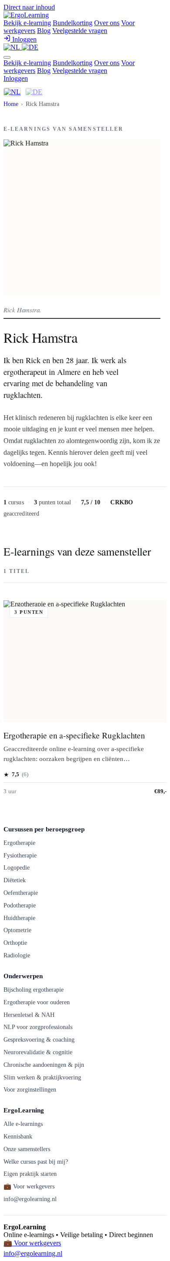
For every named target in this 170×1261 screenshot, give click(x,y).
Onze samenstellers (26, 1148)
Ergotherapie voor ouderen (36, 1002)
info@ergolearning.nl (30, 1198)
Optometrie (17, 930)
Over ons (106, 22)
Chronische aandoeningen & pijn (43, 1064)
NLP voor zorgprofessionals (37, 1026)
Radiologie (16, 955)
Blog (44, 30)
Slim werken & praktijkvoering (42, 1077)
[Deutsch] (30, 47)
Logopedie (16, 867)
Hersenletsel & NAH (28, 1014)
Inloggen (15, 78)
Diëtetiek (14, 880)
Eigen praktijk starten (30, 1173)
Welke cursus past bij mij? (35, 1161)
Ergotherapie (19, 842)
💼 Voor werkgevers (28, 1186)
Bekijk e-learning (27, 22)
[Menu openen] (6, 57)
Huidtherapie (19, 917)
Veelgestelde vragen (79, 30)
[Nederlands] (12, 47)
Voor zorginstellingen (29, 1089)
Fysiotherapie (20, 855)
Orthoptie (15, 942)
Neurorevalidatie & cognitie (37, 1052)
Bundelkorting (72, 22)
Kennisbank (17, 1136)
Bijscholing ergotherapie (33, 989)
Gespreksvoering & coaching (39, 1039)
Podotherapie (19, 905)
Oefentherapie (20, 892)
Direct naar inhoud (29, 7)
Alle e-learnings (23, 1123)
